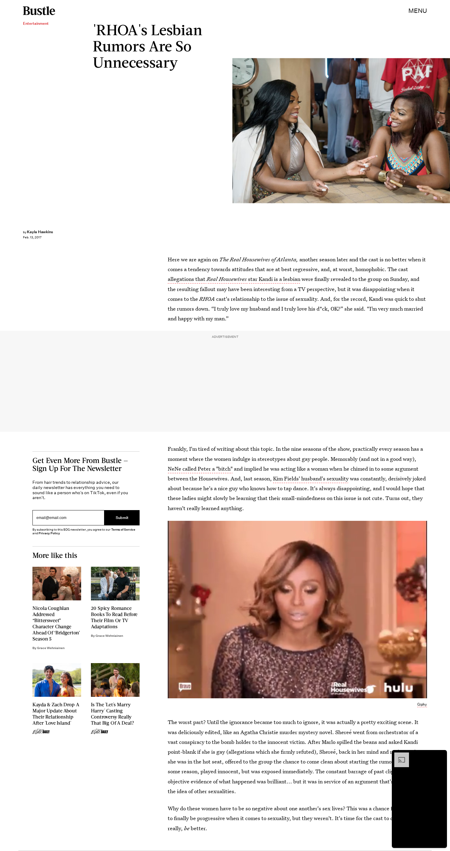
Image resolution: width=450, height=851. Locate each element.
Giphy (422, 704)
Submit (122, 518)
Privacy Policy (49, 533)
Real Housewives (227, 278)
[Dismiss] (440, 755)
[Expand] (398, 755)
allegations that (187, 278)
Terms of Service (123, 530)
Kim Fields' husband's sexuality (311, 478)
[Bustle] (39, 10)
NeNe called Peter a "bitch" (200, 468)
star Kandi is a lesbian (274, 278)
